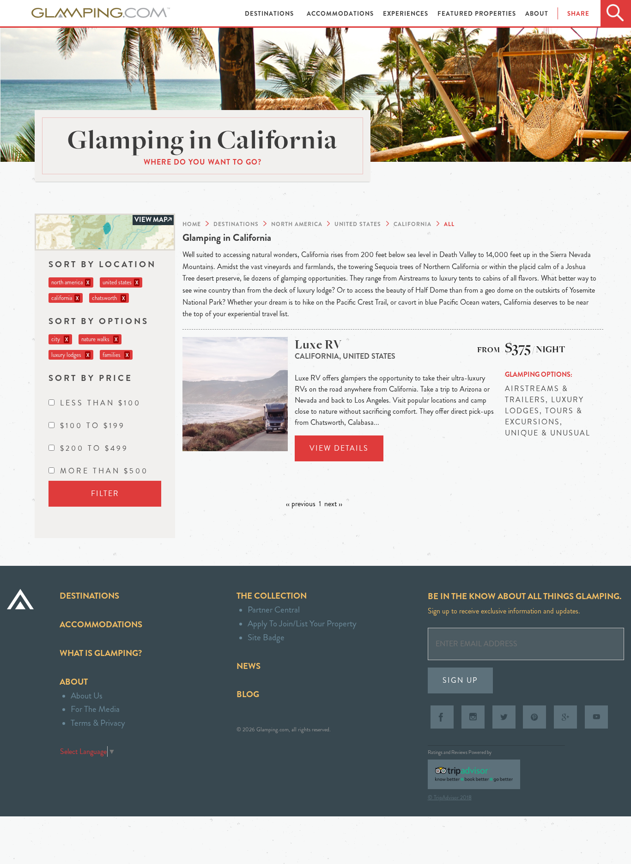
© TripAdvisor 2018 (450, 797)
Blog (248, 694)
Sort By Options (99, 321)
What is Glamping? (101, 653)
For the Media (95, 709)
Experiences (406, 13)
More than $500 (104, 471)
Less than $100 (100, 403)
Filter (105, 493)
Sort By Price (91, 378)
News (249, 666)
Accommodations (341, 13)
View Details (339, 448)
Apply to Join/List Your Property (302, 623)
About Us (87, 695)
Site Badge (266, 637)
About (536, 13)
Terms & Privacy (98, 723)
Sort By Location (102, 264)
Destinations (270, 13)
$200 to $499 (94, 448)
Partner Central (274, 609)
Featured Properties (477, 13)
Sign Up (460, 680)
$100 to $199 (92, 425)
